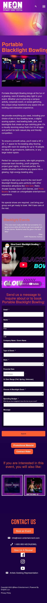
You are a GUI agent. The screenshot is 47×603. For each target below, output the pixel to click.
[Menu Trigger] (44, 6)
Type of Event (9, 346)
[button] (12, 481)
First (5, 324)
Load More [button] (23, 500)
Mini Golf (29, 185)
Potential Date (8, 364)
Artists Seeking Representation (24, 568)
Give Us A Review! (23, 545)
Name (6, 315)
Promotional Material (23, 440)
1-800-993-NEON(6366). (25, 539)
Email (6, 305)
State (6, 355)
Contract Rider (23, 446)
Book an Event (23, 526)
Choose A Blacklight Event (14, 385)
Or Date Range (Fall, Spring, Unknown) (18, 375)
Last (5, 332)
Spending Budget (11, 394)
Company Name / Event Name (14, 336)
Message (6, 405)
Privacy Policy (6, 588)
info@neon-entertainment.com (26, 533)
